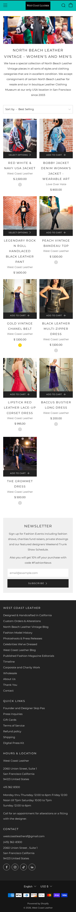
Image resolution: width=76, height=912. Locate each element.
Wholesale (10, 673)
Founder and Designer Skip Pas (24, 708)
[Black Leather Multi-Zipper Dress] (56, 295)
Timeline (9, 661)
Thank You (10, 684)
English (28, 886)
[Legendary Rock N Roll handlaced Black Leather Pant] (20, 213)
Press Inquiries (12, 714)
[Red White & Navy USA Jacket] (20, 135)
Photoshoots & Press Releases (22, 638)
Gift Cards (9, 719)
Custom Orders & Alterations (22, 621)
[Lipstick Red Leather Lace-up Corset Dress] (20, 374)
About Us (9, 679)
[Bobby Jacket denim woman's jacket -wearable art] (56, 135)
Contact (8, 690)
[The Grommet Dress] (20, 453)
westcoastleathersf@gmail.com (24, 836)
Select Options (18, 155)
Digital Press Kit (13, 743)
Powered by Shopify (38, 903)
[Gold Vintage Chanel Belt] (20, 295)
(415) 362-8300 (12, 842)
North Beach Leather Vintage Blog (25, 626)
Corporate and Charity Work (21, 667)
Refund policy (12, 731)
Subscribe (36, 583)
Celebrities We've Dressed (20, 644)
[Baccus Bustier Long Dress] (56, 374)
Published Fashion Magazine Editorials (28, 655)
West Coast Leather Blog (19, 650)
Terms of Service (14, 725)
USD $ (44, 886)
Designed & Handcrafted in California (27, 615)
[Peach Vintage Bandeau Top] (56, 213)
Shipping (9, 737)
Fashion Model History (17, 632)
